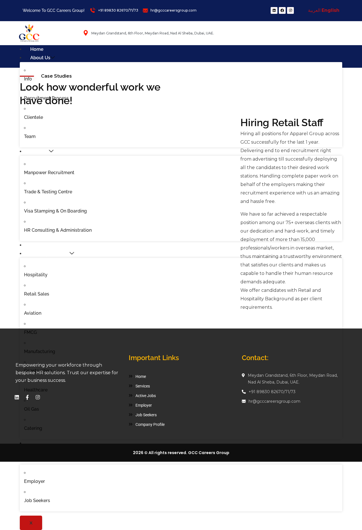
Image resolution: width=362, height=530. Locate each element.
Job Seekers (37, 500)
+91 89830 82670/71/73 (272, 391)
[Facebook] (282, 10)
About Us (40, 57)
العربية (314, 10)
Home (37, 49)
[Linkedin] (274, 10)
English (330, 10)
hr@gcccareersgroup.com (274, 401)
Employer (34, 481)
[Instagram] (290, 10)
